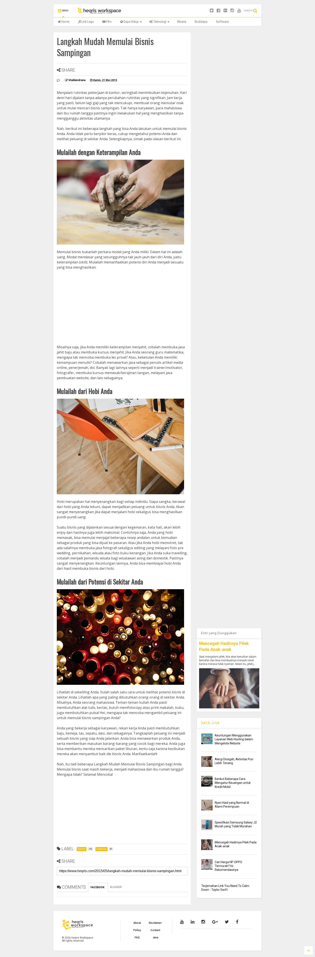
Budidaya (201, 21)
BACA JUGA (210, 723)
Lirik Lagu (87, 21)
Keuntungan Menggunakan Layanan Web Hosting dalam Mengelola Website (234, 739)
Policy (137, 930)
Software (222, 21)
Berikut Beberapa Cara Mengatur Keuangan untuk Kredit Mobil (233, 782)
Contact (155, 930)
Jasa (155, 937)
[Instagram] (232, 11)
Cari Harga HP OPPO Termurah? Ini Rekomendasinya (228, 865)
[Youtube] (239, 11)
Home (65, 21)
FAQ (137, 937)
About (137, 922)
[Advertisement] (122, 302)
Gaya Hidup (131, 21)
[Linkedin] (192, 921)
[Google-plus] (225, 11)
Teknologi (159, 21)
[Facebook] (218, 11)
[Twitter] (211, 11)
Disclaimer (155, 922)
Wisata (181, 21)
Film (108, 21)
